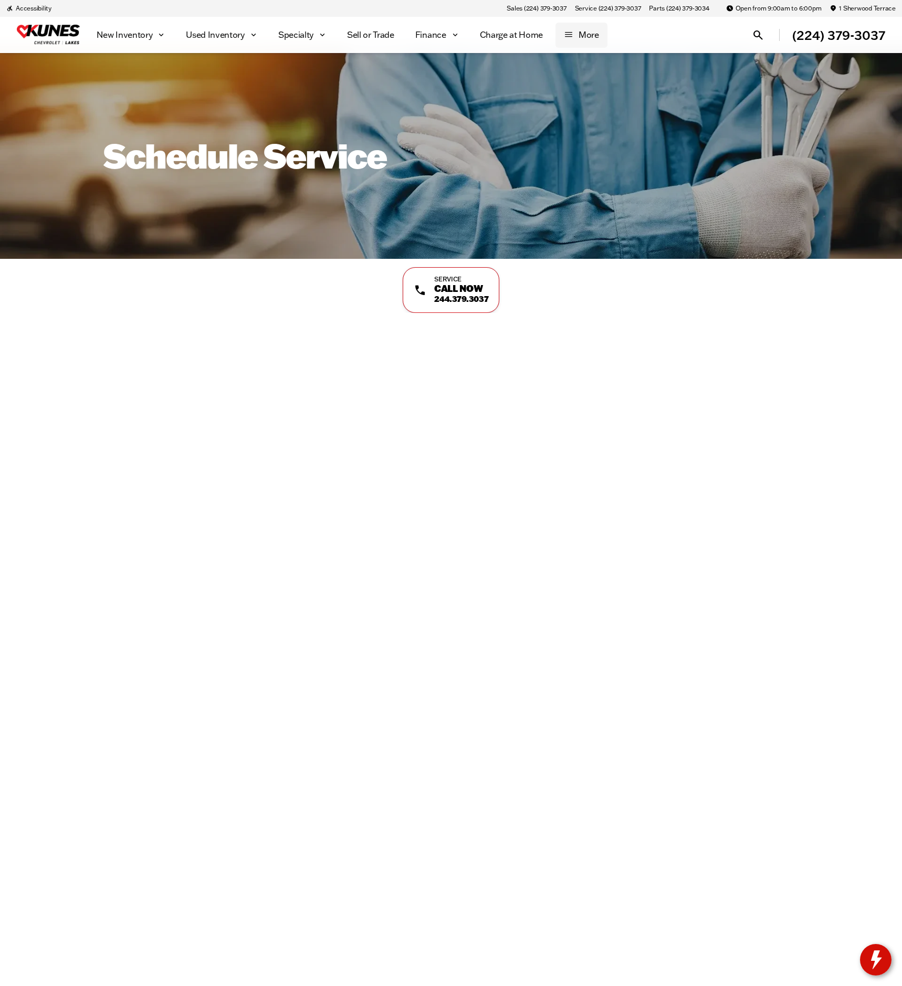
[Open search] (758, 35)
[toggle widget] (875, 959)
